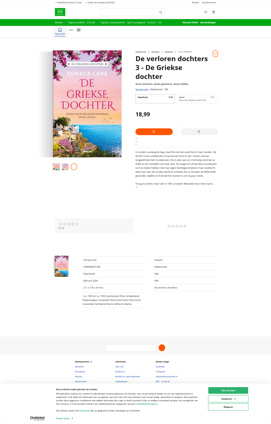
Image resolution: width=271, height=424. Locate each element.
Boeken (59, 22)
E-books (91, 22)
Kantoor (151, 22)
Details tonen (62, 418)
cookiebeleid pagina (146, 404)
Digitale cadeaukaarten (112, 22)
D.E (160, 22)
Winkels (195, 2)
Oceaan (159, 259)
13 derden (85, 410)
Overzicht (141, 52)
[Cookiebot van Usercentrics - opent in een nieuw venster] (37, 418)
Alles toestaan (228, 390)
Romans (169, 52)
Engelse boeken (76, 22)
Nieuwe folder (190, 22)
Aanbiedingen (208, 22)
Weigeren (228, 407)
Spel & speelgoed (136, 22)
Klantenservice (209, 2)
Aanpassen (226, 398)
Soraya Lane (142, 89)
